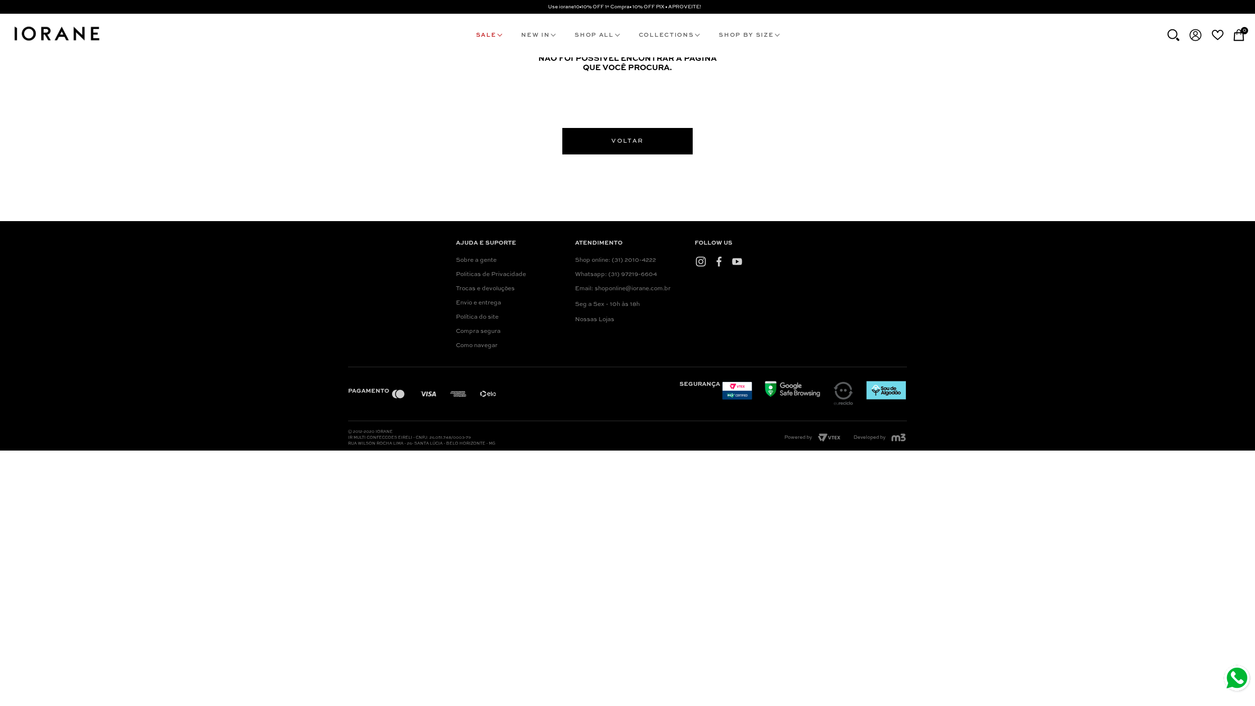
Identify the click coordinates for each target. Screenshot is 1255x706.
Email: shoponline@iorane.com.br (623, 289)
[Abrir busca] (1173, 35)
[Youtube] (737, 261)
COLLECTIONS (666, 35)
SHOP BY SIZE (746, 35)
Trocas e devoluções (485, 289)
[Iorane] (56, 42)
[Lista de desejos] (1217, 35)
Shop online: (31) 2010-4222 (615, 260)
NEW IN (535, 35)
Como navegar (477, 346)
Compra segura (478, 331)
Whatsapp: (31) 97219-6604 (616, 274)
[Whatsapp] (1238, 679)
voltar (627, 141)
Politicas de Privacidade (491, 274)
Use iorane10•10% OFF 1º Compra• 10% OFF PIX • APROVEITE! (624, 6)
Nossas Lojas (594, 320)
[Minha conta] (1195, 35)
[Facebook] (719, 261)
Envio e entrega (478, 303)
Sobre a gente (476, 260)
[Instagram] (701, 261)
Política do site (477, 317)
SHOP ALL (594, 35)
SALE (486, 35)
